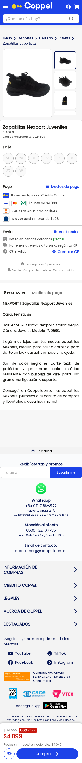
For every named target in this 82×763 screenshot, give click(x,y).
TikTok (60, 653)
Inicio (7, 38)
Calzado (46, 38)
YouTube (23, 653)
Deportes (25, 38)
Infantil (64, 38)
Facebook (24, 662)
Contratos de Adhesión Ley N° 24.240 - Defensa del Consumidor (52, 677)
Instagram (63, 662)
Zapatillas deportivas (19, 43)
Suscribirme (66, 472)
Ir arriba (45, 451)
